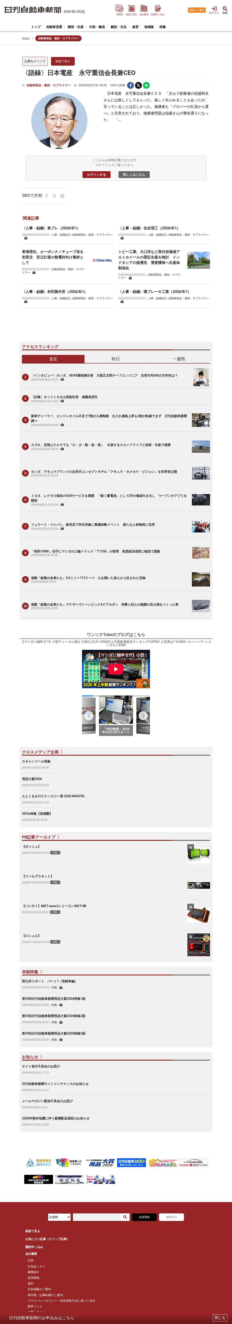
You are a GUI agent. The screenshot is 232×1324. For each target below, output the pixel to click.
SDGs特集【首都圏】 (37, 813)
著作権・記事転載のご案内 (45, 1295)
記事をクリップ (35, 61)
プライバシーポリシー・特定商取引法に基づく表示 (61, 1300)
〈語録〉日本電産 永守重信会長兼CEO (78, 73)
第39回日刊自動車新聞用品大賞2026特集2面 (53, 1016)
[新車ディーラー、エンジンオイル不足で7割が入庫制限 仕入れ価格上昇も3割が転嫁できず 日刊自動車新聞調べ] (201, 420)
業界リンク (35, 1306)
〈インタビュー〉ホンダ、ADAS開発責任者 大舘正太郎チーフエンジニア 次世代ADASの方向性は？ (104, 375)
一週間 (179, 358)
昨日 (116, 358)
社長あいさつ (36, 1266)
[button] (143, 715)
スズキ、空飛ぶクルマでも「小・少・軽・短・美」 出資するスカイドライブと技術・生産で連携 (101, 445)
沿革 (31, 1260)
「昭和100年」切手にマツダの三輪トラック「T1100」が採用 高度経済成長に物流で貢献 (95, 551)
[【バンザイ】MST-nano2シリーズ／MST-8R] (198, 915)
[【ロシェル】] (198, 944)
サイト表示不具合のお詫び (41, 1066)
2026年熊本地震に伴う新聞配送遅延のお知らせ (55, 1118)
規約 (31, 1283)
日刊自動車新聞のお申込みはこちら (41, 1318)
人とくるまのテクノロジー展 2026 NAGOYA (53, 796)
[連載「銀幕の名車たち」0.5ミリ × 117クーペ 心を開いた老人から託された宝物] (201, 579)
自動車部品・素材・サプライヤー (49, 85)
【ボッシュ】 (31, 846)
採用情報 (33, 1277)
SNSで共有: (118, 85)
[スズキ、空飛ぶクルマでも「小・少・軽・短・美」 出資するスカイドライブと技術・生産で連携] (201, 447)
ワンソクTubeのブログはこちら (116, 634)
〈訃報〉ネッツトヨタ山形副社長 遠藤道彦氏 (64, 397)
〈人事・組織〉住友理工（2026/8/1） (149, 228)
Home (26, 38)
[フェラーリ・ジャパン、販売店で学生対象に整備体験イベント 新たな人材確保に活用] (201, 526)
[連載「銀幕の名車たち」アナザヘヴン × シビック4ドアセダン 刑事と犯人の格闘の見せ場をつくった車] (201, 606)
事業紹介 (33, 1272)
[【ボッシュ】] (198, 855)
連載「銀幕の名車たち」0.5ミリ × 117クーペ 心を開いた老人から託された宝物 (88, 578)
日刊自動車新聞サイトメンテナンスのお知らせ (55, 1084)
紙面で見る (63, 61)
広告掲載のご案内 (39, 1289)
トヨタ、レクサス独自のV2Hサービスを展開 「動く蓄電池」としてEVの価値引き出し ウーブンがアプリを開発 (109, 498)
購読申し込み (34, 1247)
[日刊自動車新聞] (33, 10)
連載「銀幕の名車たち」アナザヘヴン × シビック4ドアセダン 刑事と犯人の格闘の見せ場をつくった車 (105, 604)
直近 (53, 358)
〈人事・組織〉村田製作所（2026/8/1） (55, 292)
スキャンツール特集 (36, 761)
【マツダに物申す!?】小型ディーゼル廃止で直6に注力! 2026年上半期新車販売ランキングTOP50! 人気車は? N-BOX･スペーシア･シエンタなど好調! (116, 643)
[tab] (53, 359)
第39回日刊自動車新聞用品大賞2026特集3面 (53, 1033)
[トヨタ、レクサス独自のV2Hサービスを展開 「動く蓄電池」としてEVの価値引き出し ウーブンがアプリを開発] (201, 500)
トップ (36, 27)
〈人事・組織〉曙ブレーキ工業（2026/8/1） (154, 292)
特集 (54, 987)
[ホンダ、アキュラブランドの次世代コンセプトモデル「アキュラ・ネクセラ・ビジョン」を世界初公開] (201, 473)
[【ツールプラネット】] (198, 885)
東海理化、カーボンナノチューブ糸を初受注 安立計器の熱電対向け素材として (53, 257)
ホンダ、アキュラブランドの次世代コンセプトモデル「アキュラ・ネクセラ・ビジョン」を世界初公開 (104, 471)
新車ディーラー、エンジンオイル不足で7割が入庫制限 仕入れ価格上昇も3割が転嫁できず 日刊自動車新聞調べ (109, 418)
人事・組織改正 (61, 234)
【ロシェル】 (31, 936)
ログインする (96, 174)
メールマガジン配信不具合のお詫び (47, 1101)
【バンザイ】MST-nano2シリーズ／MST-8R (54, 906)
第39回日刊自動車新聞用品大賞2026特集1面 (53, 998)
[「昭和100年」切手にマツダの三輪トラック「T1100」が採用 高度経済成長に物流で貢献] (201, 553)
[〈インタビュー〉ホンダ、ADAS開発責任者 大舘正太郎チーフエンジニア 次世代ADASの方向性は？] (201, 377)
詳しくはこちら (134, 174)
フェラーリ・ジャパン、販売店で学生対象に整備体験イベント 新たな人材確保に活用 (93, 524)
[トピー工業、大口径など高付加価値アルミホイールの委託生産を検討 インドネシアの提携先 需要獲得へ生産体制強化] (198, 264)
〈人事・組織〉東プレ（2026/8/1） (51, 228)
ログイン (171, 1217)
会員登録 (144, 1217)
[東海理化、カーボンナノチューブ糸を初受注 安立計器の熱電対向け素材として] (102, 261)
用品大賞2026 (32, 779)
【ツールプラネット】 (38, 876)
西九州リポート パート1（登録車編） (50, 981)
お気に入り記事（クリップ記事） (47, 1239)
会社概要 (31, 1253)
